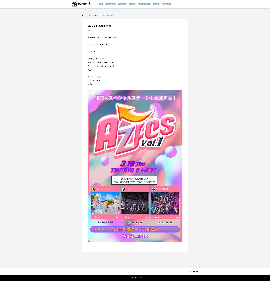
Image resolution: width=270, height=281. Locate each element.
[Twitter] (194, 4)
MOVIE (156, 4)
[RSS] (197, 4)
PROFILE (122, 4)
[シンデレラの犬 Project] (81, 4)
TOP (101, 4)
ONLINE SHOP (144, 4)
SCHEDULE (110, 4)
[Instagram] (190, 4)
